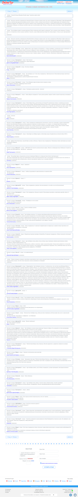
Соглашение (8, 489)
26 (67, 443)
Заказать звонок (39, 489)
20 (51, 443)
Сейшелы (56, 481)
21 (53, 443)
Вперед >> (15, 11)
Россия (49, 481)
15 (38, 443)
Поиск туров (61, 3)
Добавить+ (70, 11)
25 (64, 443)
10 (25, 443)
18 (46, 443)
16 (40, 443)
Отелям (7, 492)
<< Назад (8, 11)
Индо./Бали (23, 481)
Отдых (59, 2)
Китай (30, 481)
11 (27, 443)
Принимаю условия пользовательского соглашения (49, 463)
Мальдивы (37, 481)
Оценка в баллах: (23, 458)
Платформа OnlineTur (39, 492)
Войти (67, 2)
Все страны (70, 478)
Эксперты (69, 3)
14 (35, 443)
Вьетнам (10, 481)
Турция (70, 481)
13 (33, 443)
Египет (16, 481)
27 (69, 443)
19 (48, 443)
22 (56, 443)
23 (59, 443)
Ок (53, 494)
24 (61, 443)
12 (30, 443)
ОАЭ (44, 481)
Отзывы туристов (39, 490)
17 (43, 443)
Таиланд (64, 481)
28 (72, 443)
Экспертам (7, 490)
